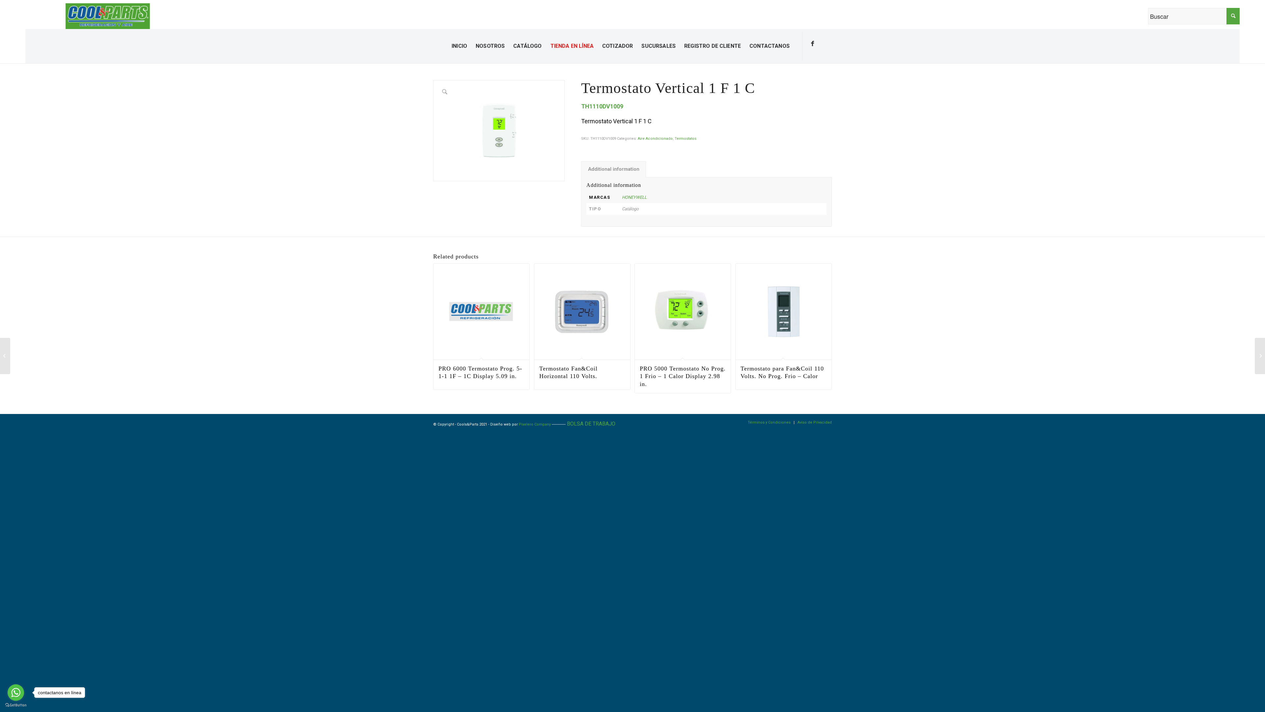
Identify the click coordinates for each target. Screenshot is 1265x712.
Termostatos (685, 138)
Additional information (613, 169)
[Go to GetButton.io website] (15, 705)
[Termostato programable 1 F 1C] (1260, 356)
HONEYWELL (634, 197)
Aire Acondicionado (655, 138)
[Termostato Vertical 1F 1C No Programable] (5, 356)
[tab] (613, 169)
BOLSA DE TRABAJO (591, 424)
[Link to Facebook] (813, 43)
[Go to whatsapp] (16, 692)
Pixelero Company (535, 424)
